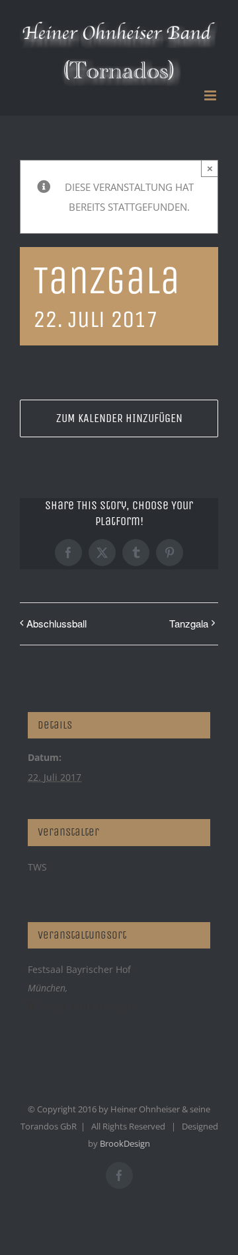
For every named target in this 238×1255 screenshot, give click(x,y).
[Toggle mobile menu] (211, 95)
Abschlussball (56, 623)
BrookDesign (125, 1143)
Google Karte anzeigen (87, 1006)
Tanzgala (188, 623)
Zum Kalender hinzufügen (119, 418)
